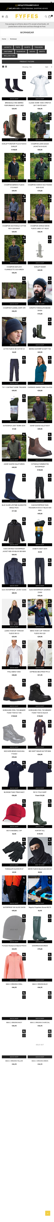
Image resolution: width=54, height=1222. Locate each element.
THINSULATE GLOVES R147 (14, 869)
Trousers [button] (39, 47)
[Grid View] (3, 67)
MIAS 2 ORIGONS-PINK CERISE (14, 1099)
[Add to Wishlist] (24, 77)
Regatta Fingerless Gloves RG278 (40, 907)
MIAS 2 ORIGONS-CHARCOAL (40, 1022)
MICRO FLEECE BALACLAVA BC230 (40, 869)
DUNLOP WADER (40, 267)
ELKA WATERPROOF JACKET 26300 (14, 590)
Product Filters (27, 61)
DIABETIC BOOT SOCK (40, 549)
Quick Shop (14, 98)
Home (4, 39)
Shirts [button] (27, 47)
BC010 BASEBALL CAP (14, 831)
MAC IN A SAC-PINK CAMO (14, 1138)
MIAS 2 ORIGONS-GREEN (40, 1061)
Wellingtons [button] (9, 56)
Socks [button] (32, 51)
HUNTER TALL (40, 831)
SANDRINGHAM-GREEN (40, 946)
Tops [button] (18, 47)
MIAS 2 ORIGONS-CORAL (14, 984)
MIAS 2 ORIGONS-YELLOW (14, 1061)
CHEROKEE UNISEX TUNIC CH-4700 (40, 387)
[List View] (6, 67)
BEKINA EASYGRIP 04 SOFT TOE (40, 349)
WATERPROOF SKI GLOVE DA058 (14, 907)
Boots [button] (42, 51)
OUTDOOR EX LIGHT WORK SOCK (14, 426)
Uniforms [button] (8, 51)
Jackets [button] (7, 47)
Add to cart (40, 304)
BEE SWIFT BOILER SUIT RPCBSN (40, 751)
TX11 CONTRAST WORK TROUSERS (14, 387)
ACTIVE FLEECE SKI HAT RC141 (14, 349)
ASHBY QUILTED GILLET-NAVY (40, 426)
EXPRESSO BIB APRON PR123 (40, 672)
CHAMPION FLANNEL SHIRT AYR (14, 308)
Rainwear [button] (21, 51)
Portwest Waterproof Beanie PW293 (14, 946)
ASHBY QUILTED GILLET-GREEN (14, 464)
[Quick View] (24, 73)
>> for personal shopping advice (28, 8)
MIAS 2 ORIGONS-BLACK (40, 1099)
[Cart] (49, 16)
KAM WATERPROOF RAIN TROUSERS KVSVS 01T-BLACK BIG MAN (39, 507)
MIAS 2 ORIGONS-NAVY (14, 1022)
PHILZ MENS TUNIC (14, 672)
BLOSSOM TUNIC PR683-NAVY (14, 792)
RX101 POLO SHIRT (39, 792)
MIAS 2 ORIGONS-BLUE (40, 984)
